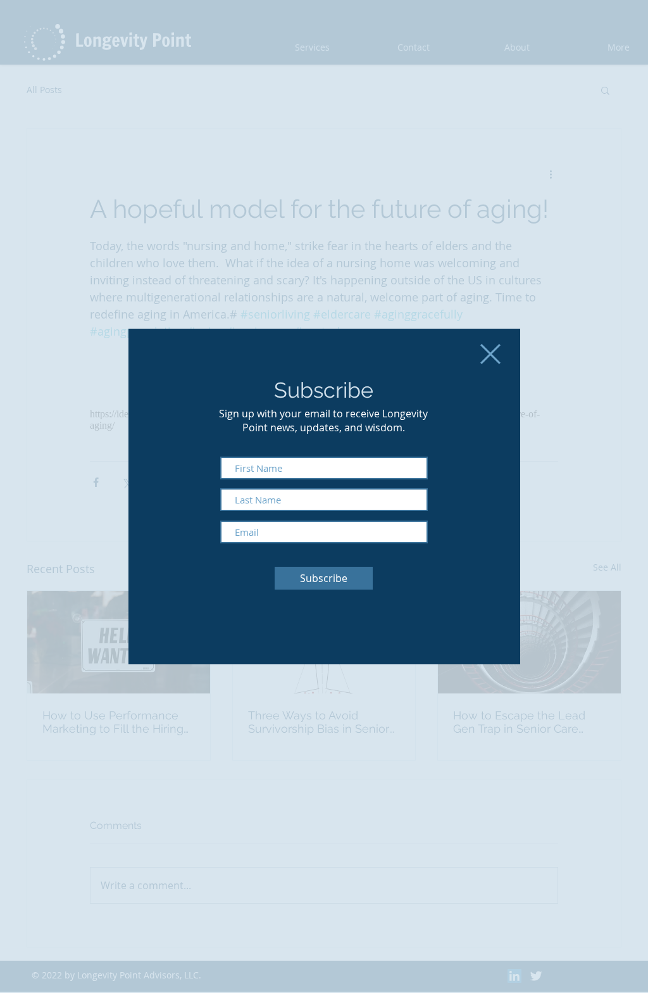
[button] (490, 354)
